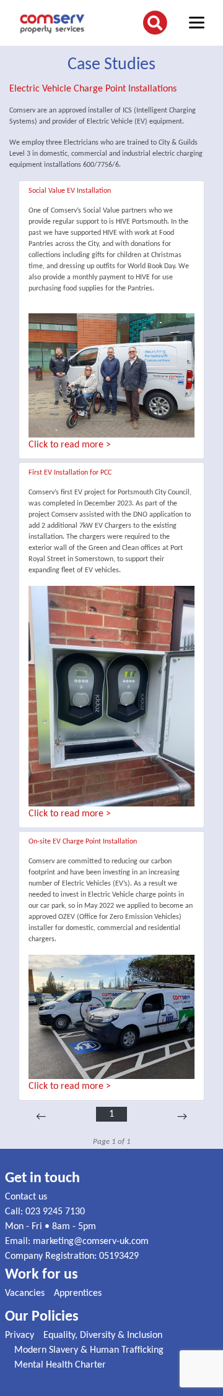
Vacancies (25, 1293)
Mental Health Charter (60, 1365)
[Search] (154, 23)
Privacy (19, 1335)
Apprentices (78, 1293)
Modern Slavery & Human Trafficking (89, 1350)
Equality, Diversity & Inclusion (102, 1335)
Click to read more (65, 445)
